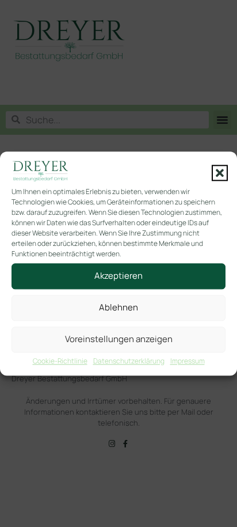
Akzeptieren (118, 276)
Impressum (187, 361)
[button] (219, 173)
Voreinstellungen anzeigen (119, 339)
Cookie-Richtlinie (60, 361)
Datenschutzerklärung (129, 361)
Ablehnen (118, 308)
